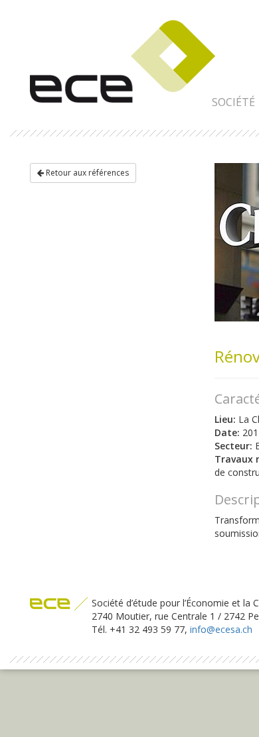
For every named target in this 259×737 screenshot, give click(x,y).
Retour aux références (86, 172)
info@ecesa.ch (221, 629)
